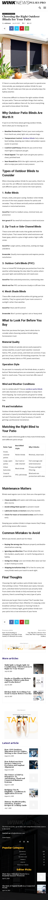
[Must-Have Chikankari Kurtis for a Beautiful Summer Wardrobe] (41, 877)
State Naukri (6, 837)
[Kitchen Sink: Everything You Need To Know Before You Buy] (38, 696)
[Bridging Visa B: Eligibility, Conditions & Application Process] (33, 793)
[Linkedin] (28, 841)
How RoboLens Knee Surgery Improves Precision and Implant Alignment (14, 764)
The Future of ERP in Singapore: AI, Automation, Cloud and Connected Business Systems (14, 778)
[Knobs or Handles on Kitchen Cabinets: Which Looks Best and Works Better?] (38, 682)
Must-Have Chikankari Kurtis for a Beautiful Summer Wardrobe (15, 875)
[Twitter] (16, 28)
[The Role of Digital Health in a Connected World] (41, 889)
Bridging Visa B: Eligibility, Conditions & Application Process (15, 792)
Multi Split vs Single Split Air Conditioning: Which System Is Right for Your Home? (18, 667)
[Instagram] (24, 841)
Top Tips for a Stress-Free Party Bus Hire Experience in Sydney (36, 634)
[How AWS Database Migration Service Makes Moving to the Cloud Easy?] (33, 752)
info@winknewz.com (18, 833)
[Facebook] (11, 28)
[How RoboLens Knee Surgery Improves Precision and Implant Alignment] (33, 764)
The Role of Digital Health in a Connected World (18, 887)
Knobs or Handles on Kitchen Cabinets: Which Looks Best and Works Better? (17, 680)
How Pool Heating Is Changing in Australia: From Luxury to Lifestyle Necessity (12, 634)
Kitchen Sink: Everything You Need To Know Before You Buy (18, 693)
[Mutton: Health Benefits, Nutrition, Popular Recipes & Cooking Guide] (33, 805)
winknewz (7, 23)
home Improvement (9, 14)
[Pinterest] (22, 28)
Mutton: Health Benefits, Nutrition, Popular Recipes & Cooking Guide (15, 804)
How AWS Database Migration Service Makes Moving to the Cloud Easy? (16, 751)
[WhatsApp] (27, 28)
